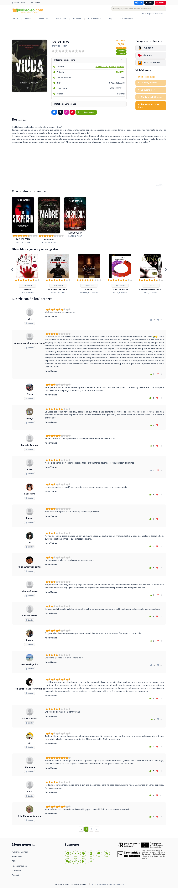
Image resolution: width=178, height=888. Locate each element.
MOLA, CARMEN (120, 292)
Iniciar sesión (20, 3)
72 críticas (151, 285)
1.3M (140, 3)
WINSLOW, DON (58, 292)
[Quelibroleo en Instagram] (66, 112)
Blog (110, 19)
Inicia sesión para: (146, 77)
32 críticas (121, 54)
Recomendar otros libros (148, 105)
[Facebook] (68, 854)
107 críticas (58, 285)
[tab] (89, 60)
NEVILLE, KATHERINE (89, 292)
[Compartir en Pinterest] (72, 112)
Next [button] (165, 269)
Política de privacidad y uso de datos (108, 884)
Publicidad (16, 870)
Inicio (15, 19)
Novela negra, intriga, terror (110, 67)
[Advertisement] (89, 31)
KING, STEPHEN (27, 292)
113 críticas (89, 285)
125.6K (162, 3)
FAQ (14, 861)
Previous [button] (12, 269)
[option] (27, 274)
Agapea (147, 55)
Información (17, 856)
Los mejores (43, 19)
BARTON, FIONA (59, 46)
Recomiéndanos (19, 866)
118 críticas (27, 285)
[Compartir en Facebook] (54, 112)
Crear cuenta (34, 3)
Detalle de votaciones (65, 104)
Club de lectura (94, 19)
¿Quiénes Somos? (20, 852)
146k (150, 3)
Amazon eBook (151, 62)
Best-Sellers (60, 19)
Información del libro (64, 60)
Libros (28, 19)
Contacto (16, 875)
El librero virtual (126, 19)
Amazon (148, 47)
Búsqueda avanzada (154, 13)
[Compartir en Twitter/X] (60, 112)
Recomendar (89, 112)
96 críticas (120, 285)
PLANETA (120, 72)
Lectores (77, 19)
